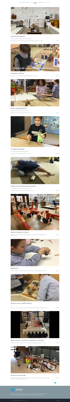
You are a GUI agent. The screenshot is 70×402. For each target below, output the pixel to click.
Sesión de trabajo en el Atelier (20, 232)
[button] (49, 2)
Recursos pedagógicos (27, 190)
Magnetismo (14, 268)
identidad (24, 153)
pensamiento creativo (28, 40)
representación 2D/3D (30, 75)
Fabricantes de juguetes (18, 36)
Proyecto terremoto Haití (18, 375)
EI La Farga (12, 40)
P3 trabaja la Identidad (17, 149)
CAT (47, 2)
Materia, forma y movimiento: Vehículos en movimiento (27, 340)
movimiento (24, 270)
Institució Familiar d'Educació (18, 400)
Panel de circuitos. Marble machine (21, 303)
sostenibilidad (32, 40)
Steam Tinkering (37, 40)
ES (45, 2)
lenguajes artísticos (25, 75)
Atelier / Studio (21, 234)
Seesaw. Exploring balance (18, 108)
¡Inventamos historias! (17, 73)
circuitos (24, 307)
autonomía (21, 40)
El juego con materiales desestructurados (23, 186)
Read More (57, 40)
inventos (24, 40)
